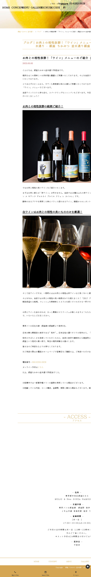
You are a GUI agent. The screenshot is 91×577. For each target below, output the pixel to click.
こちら (40, 367)
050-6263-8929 (39, 362)
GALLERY (35, 7)
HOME (6, 7)
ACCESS (54, 7)
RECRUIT (45, 7)
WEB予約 (64, 6)
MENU (25, 7)
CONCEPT (15, 7)
